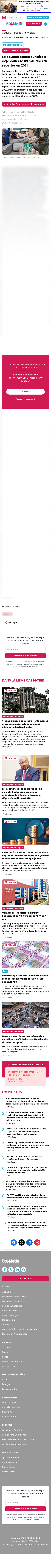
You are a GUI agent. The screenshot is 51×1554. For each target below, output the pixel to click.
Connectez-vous (30, 367)
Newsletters (8, 1411)
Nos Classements (11, 1310)
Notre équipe (8, 1467)
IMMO (5, 1379)
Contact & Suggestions (14, 1444)
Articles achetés (10, 1416)
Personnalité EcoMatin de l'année (19, 1329)
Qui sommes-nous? (12, 1457)
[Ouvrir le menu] (3, 24)
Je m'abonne (33, 23)
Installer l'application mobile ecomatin (25, 104)
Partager (13, 622)
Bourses (6, 1352)
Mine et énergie (10, 1315)
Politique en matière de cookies (18, 1439)
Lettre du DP (8, 1471)
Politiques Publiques (18, 606)
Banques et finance (12, 1301)
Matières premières (12, 1361)
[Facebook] (14, 1242)
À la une (6, 1291)
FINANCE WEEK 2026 (37, 17)
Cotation (6, 1347)
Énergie (6, 1384)
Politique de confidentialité (16, 1434)
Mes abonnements (12, 1407)
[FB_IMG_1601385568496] (25, 141)
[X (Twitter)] (21, 1242)
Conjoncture (8, 1319)
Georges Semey (16, 123)
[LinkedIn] (29, 1242)
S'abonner (25, 391)
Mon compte (9, 1402)
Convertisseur (9, 1366)
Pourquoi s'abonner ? (25, 399)
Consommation (10, 1389)
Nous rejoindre (9, 1462)
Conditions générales (13, 1430)
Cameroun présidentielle (14, 1334)
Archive (7, 614)
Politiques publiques (12, 1305)
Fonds (5, 1356)
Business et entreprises (14, 1296)
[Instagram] (37, 1242)
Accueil (5, 606)
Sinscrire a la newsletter (25, 655)
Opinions (6, 1324)
